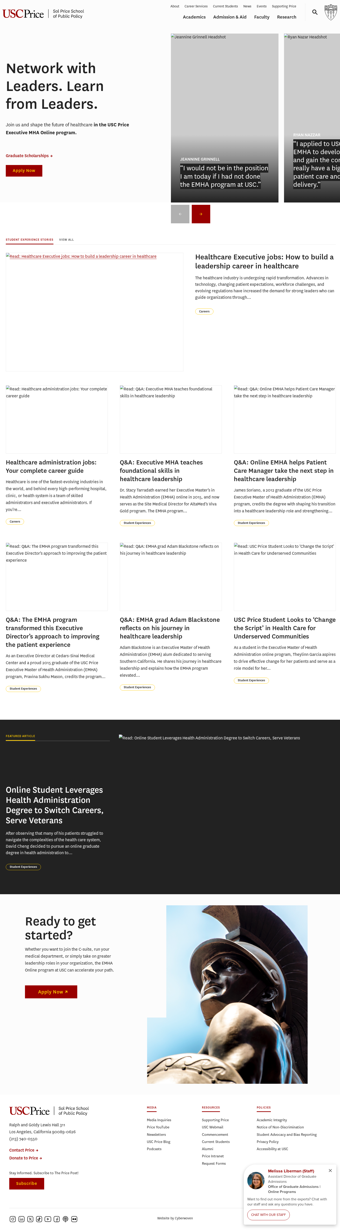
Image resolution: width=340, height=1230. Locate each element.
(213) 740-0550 (23, 1139)
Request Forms (214, 1163)
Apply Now (24, 170)
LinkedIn (21, 1219)
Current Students (225, 6)
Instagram (12, 1219)
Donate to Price (23, 1158)
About (174, 6)
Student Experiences (137, 523)
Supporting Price (284, 6)
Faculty (261, 17)
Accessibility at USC (272, 1148)
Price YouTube (158, 1127)
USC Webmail (212, 1127)
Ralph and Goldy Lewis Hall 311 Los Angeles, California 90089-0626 (42, 1128)
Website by (175, 1218)
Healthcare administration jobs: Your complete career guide (51, 466)
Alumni (207, 1148)
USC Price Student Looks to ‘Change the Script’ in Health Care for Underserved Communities (285, 628)
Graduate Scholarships (27, 156)
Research (286, 17)
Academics (194, 17)
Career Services (196, 6)
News (247, 6)
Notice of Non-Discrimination (280, 1127)
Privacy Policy (267, 1141)
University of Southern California (330, 12)
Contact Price (21, 1150)
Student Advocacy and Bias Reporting (287, 1134)
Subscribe (26, 1183)
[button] (201, 214)
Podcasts (154, 1148)
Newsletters (156, 1134)
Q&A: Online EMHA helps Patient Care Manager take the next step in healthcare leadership (284, 470)
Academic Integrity (272, 1120)
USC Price (49, 1111)
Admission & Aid (230, 17)
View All (66, 240)
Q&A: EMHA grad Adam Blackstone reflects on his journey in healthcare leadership (170, 628)
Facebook (56, 1219)
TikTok (39, 1219)
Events (262, 6)
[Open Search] (313, 12)
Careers (204, 311)
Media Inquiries (159, 1120)
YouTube (47, 1219)
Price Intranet (213, 1156)
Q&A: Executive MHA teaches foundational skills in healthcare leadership (161, 470)
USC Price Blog (158, 1141)
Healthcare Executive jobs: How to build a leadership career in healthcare (264, 261)
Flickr (74, 1219)
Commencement (215, 1134)
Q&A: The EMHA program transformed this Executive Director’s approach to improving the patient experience (52, 632)
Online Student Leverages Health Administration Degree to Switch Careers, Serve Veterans (55, 805)
